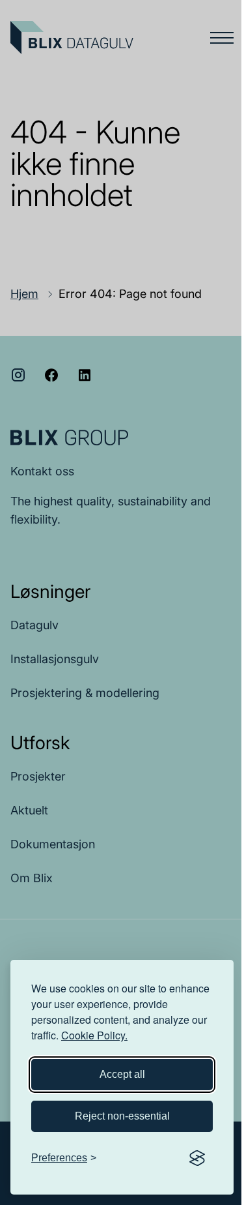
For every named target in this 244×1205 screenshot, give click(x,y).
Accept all (122, 1074)
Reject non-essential (122, 1116)
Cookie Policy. (94, 1035)
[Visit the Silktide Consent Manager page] (197, 1158)
